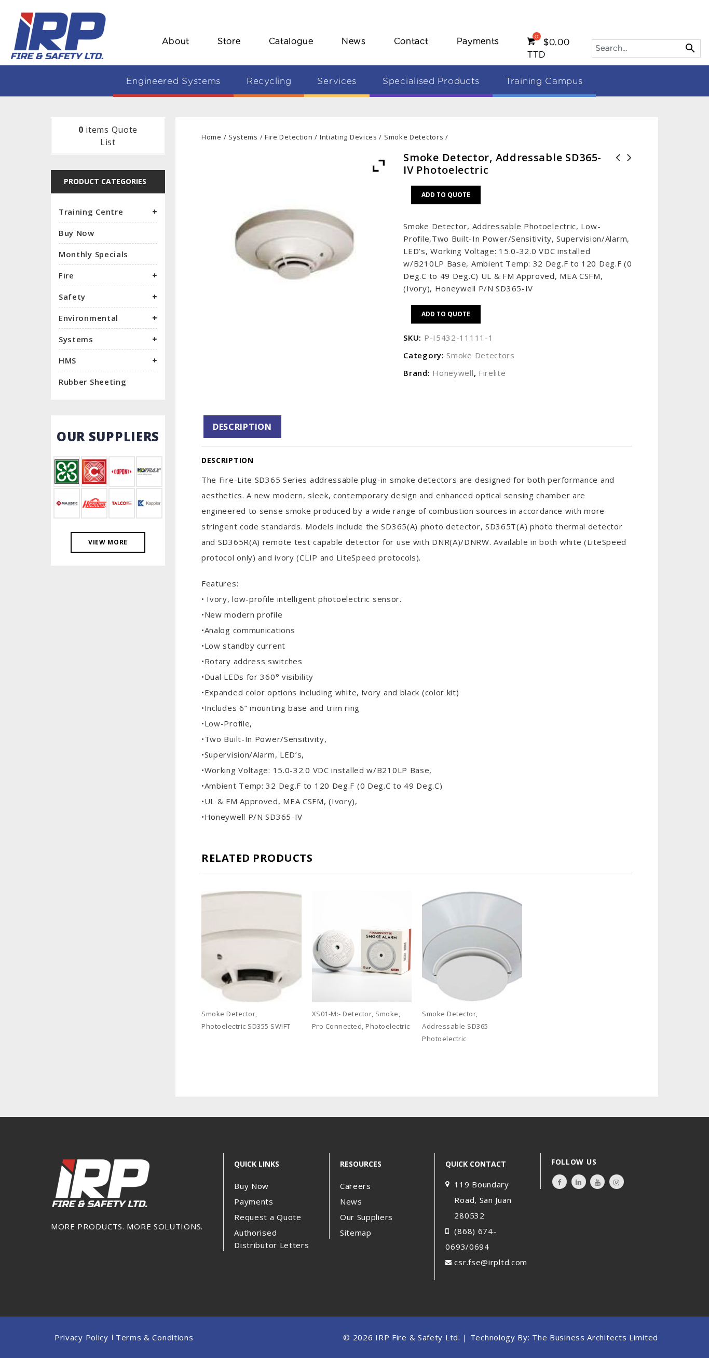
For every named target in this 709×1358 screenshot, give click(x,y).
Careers (355, 1186)
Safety (72, 296)
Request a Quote (268, 1217)
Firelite (492, 373)
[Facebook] (559, 1181)
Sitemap (356, 1232)
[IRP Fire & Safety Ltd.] (59, 35)
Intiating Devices (348, 137)
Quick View (297, 1042)
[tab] (242, 426)
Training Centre (91, 211)
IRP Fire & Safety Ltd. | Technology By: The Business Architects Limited (516, 1337)
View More (108, 542)
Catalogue (291, 41)
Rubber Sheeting (93, 381)
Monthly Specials (93, 254)
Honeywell (452, 373)
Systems (243, 137)
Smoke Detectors (414, 137)
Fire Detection (289, 137)
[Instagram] (616, 1181)
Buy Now (76, 233)
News (354, 41)
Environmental (88, 318)
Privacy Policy (81, 1337)
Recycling (269, 81)
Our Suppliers (366, 1217)
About (176, 41)
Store (229, 41)
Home (211, 137)
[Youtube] (597, 1181)
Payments (478, 41)
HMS (67, 360)
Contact (411, 41)
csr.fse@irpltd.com (490, 1262)
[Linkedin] (578, 1181)
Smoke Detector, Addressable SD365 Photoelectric (626, 170)
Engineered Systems (173, 81)
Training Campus (544, 81)
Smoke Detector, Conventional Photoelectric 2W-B (615, 170)
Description (242, 426)
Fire (66, 275)
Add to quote (445, 194)
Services (337, 81)
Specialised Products (431, 81)
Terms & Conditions (155, 1337)
